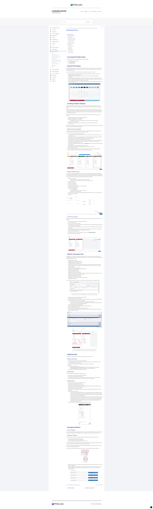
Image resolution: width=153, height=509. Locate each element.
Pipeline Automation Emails (56, 63)
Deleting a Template (70, 52)
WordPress (99, 503)
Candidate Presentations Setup (89, 487)
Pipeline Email (87, 143)
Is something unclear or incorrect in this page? (74, 484)
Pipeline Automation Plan (71, 43)
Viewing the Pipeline (55, 54)
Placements (53, 66)
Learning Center (59, 11)
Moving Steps (70, 47)
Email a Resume (55, 62)
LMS (89, 11)
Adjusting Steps (70, 44)
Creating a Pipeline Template (71, 38)
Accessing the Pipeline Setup (71, 35)
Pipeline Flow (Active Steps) (71, 39)
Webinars (99, 11)
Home (82, 11)
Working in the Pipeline (56, 57)
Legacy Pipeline (53, 65)
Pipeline (53, 53)
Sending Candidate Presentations (57, 61)
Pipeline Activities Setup (71, 40)
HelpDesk (86, 11)
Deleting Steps (70, 48)
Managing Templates (70, 49)
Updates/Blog (94, 11)
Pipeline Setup (54, 58)
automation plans (92, 232)
